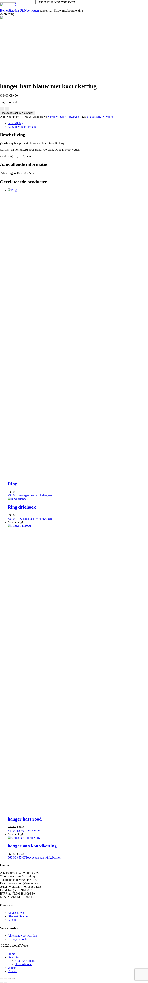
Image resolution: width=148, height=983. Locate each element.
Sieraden (13, 10)
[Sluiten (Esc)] (13, 978)
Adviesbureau (16, 912)
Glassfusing (94, 116)
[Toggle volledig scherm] (5, 978)
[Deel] (9, 978)
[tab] (61, 123)
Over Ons (14, 957)
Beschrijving (15, 123)
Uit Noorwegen (29, 10)
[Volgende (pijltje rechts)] (5, 982)
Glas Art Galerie (18, 916)
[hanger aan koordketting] (24, 837)
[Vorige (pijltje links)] (1, 982)
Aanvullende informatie (22, 126)
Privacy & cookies (19, 939)
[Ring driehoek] (18, 498)
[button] (30, 495)
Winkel (12, 967)
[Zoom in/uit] (1, 978)
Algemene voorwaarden (22, 935)
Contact (12, 919)
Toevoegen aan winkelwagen (17, 113)
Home (4, 10)
